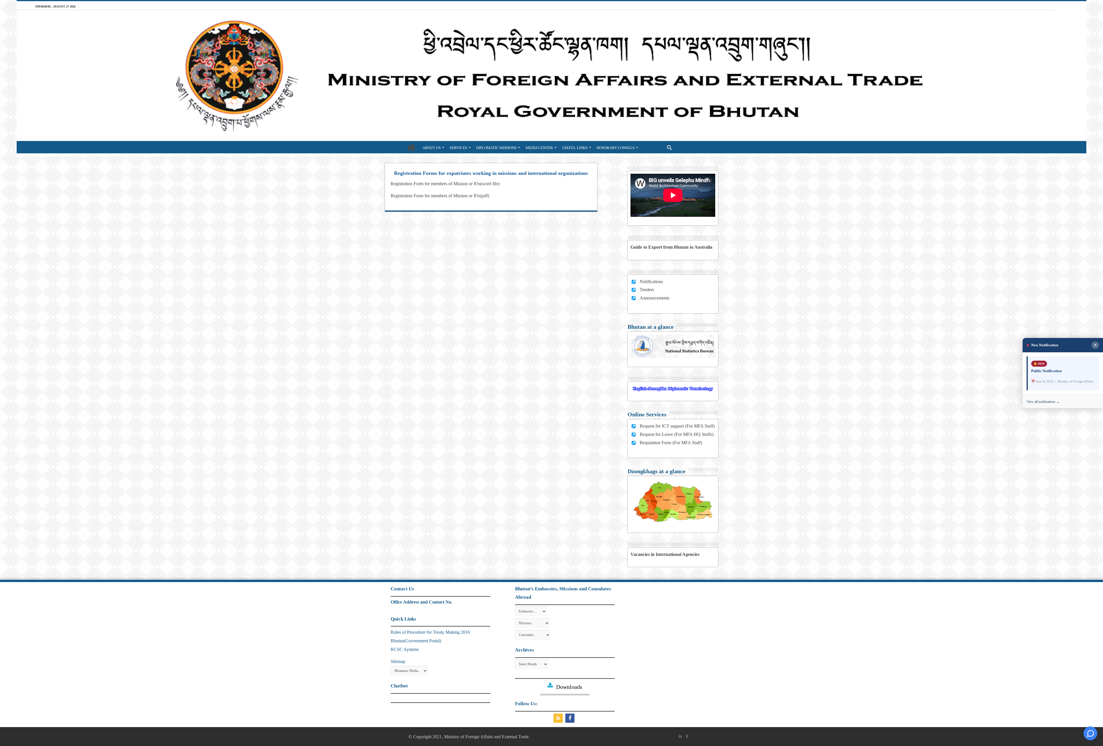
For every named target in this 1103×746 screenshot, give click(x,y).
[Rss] (559, 718)
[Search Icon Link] (658, 147)
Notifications (651, 281)
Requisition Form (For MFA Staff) (671, 442)
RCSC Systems (405, 649)
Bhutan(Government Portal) (416, 640)
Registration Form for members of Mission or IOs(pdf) (440, 195)
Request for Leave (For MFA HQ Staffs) (677, 434)
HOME (411, 147)
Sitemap (398, 661)
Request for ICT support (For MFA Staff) (677, 426)
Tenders (647, 289)
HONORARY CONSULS (616, 148)
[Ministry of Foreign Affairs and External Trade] (551, 75)
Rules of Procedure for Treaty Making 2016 (430, 632)
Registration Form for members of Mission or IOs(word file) (445, 183)
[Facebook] (570, 718)
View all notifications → (1043, 402)
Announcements (654, 297)
